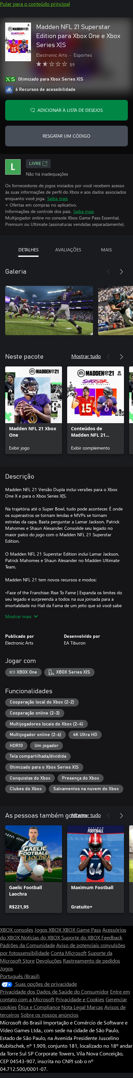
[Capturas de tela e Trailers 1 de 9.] (49, 310)
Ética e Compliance (39, 1007)
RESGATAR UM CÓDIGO (66, 136)
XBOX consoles (16, 929)
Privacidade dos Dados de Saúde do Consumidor (54, 991)
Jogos (6, 968)
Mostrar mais (18, 616)
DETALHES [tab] (28, 250)
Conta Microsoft (69, 952)
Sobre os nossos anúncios (49, 1014)
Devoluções (49, 960)
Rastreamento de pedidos (91, 960)
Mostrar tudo (86, 356)
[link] (33, 410)
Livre (35, 163)
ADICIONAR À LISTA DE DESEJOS (70, 110)
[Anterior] (108, 271)
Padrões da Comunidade (27, 945)
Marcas (95, 1007)
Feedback (111, 937)
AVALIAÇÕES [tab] (68, 250)
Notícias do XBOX (41, 937)
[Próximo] (121, 271)
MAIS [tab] (106, 250)
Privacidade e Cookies (80, 999)
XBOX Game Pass (82, 929)
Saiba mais (57, 198)
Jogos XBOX (49, 929)
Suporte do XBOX (81, 937)
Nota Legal (74, 1007)
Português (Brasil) (20, 976)
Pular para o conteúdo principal (35, 3)
